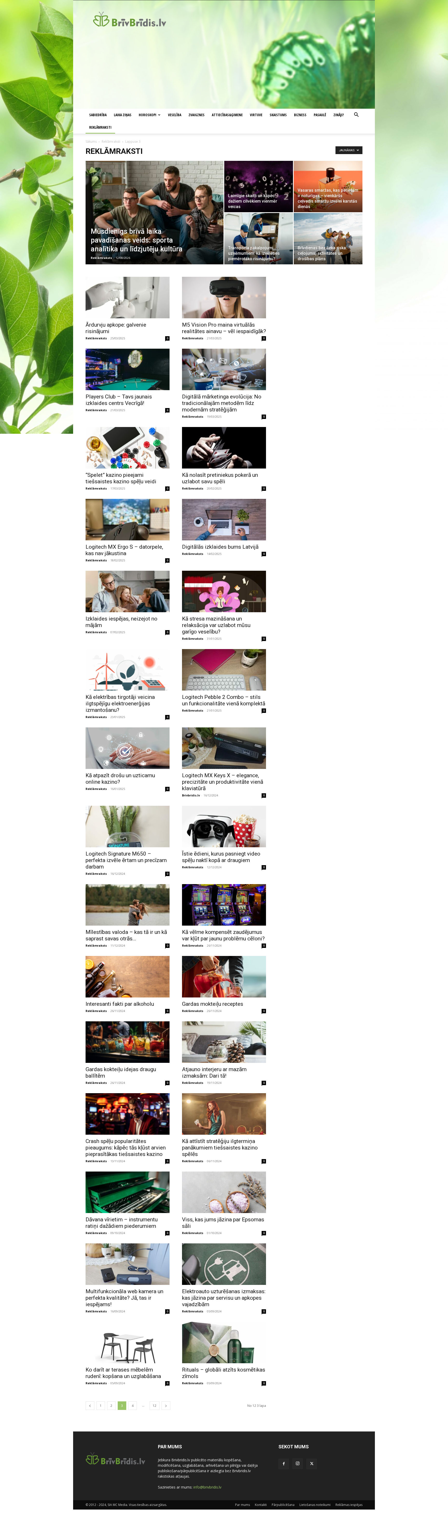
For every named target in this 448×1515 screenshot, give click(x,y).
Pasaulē (320, 114)
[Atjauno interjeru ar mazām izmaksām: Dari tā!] (224, 1042)
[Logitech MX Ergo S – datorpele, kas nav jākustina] (128, 519)
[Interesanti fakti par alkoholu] (128, 976)
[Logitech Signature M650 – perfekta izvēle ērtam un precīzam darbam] (128, 826)
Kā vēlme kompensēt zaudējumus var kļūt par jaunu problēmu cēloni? (223, 935)
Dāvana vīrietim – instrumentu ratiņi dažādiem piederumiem (122, 1222)
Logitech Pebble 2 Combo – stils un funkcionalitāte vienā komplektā (223, 700)
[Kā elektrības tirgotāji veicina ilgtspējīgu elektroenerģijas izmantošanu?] (128, 670)
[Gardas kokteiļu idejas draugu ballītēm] (128, 1042)
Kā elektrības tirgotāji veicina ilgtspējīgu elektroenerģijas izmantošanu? (120, 703)
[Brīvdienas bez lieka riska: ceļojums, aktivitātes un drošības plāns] (328, 238)
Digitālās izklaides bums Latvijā (220, 547)
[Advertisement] (224, 69)
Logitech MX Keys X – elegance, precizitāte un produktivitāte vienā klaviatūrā (222, 781)
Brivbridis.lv (191, 795)
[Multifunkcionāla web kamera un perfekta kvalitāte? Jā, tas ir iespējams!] (128, 1264)
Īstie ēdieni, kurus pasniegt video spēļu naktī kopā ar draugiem (221, 857)
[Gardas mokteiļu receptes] (224, 976)
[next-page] (166, 1405)
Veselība (174, 114)
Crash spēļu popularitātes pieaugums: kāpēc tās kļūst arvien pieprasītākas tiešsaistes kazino (126, 1147)
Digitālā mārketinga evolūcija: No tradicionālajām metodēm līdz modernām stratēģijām (221, 403)
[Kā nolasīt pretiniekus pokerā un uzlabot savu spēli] (224, 448)
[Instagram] (297, 1463)
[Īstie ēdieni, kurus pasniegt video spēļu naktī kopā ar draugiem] (224, 826)
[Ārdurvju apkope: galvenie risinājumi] (128, 297)
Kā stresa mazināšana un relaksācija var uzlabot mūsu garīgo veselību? (216, 625)
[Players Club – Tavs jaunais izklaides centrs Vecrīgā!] (128, 369)
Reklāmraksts (101, 258)
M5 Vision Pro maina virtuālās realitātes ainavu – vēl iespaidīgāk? (224, 328)
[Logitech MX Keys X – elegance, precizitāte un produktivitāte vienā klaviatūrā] (224, 748)
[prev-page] (90, 1405)
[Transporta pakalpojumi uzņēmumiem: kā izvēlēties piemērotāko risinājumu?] (258, 238)
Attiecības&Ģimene (227, 114)
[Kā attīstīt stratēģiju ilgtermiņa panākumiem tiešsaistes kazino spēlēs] (224, 1114)
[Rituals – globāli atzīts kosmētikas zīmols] (224, 1342)
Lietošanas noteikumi (315, 1505)
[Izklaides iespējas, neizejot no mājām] (128, 591)
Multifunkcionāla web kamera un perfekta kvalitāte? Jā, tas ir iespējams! (124, 1297)
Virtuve (256, 114)
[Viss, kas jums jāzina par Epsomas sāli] (224, 1192)
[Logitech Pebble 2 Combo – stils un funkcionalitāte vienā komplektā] (224, 670)
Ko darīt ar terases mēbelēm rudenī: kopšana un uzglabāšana (123, 1373)
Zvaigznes (196, 114)
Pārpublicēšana (283, 1505)
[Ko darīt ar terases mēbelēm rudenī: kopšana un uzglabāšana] (128, 1342)
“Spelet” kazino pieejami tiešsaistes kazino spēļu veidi (121, 478)
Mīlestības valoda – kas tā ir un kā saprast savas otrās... (126, 935)
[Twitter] (311, 1464)
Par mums (242, 1505)
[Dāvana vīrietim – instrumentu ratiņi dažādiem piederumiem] (128, 1192)
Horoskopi (147, 114)
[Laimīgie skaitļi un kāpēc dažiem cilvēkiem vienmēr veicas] (258, 186)
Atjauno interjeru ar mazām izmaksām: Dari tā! (214, 1072)
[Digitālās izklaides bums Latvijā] (224, 519)
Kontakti (261, 1505)
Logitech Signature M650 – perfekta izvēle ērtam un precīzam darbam (126, 860)
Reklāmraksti (100, 127)
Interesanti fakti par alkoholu (120, 1004)
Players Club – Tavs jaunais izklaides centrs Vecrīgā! (119, 400)
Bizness (300, 114)
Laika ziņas (122, 114)
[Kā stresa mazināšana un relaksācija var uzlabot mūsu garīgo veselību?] (224, 591)
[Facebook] (283, 1464)
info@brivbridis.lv (207, 1487)
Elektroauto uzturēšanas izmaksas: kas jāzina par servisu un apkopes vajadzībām (223, 1297)
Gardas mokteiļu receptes (212, 1004)
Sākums (91, 141)
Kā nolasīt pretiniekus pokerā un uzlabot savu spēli (220, 478)
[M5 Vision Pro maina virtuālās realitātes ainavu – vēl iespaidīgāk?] (224, 297)
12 (154, 1405)
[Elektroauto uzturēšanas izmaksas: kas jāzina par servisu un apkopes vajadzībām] (224, 1264)
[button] (356, 115)
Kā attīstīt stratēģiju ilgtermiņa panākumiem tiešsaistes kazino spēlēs (220, 1147)
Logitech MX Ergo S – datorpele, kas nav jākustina (124, 550)
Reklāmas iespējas (348, 1505)
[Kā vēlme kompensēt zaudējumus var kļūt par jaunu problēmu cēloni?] (224, 905)
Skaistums (278, 114)
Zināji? (338, 114)
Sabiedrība (98, 114)
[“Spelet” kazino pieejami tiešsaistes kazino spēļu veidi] (128, 448)
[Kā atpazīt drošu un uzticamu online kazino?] (128, 748)
